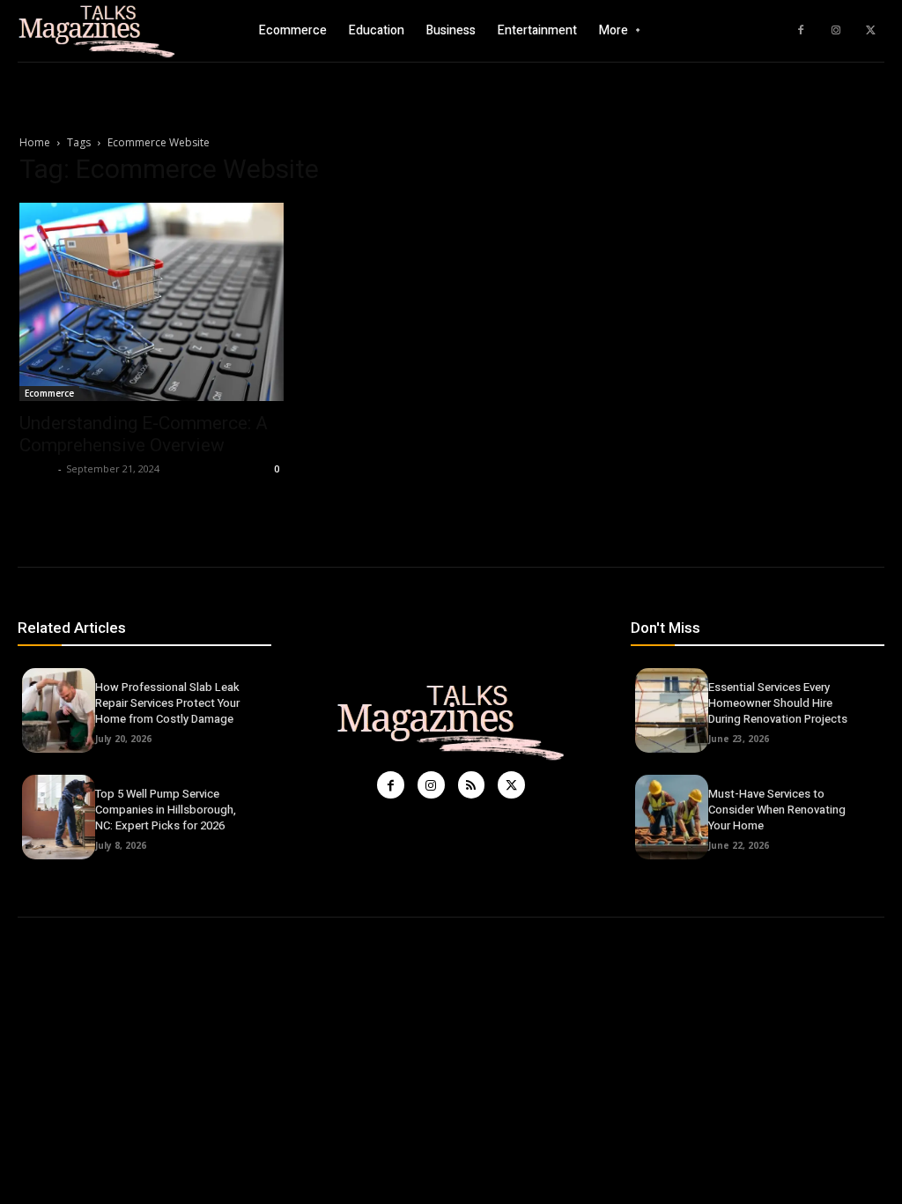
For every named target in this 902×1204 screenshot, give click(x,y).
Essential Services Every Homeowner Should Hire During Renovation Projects (777, 703)
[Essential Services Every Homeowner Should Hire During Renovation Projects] (671, 710)
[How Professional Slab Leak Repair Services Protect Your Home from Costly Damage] (58, 710)
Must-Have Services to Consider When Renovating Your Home (777, 809)
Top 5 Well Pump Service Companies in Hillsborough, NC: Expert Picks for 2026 (165, 809)
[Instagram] (836, 31)
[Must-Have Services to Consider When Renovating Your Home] (671, 817)
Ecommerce (49, 393)
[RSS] (471, 785)
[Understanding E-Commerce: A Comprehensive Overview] (151, 302)
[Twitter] (871, 31)
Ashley (36, 468)
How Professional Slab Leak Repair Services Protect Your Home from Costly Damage (167, 703)
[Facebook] (800, 31)
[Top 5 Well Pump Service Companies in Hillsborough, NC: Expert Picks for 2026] (58, 817)
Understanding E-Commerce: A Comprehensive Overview (143, 434)
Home (34, 142)
